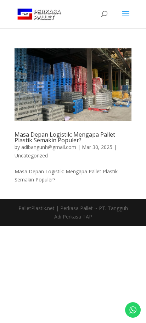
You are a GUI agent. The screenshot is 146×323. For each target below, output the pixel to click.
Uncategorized (31, 155)
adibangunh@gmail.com (48, 147)
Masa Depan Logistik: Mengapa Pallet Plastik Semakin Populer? (65, 137)
